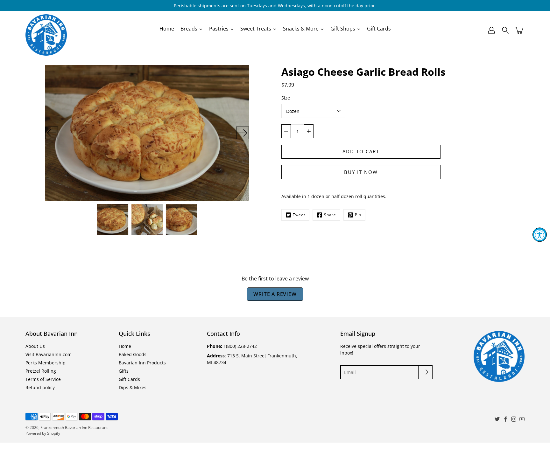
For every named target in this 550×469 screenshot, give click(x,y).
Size (285, 98)
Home (125, 346)
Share (330, 214)
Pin (358, 214)
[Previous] (51, 133)
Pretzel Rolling (40, 371)
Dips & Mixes (132, 387)
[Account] (491, 30)
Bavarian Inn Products (142, 363)
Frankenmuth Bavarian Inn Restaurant (74, 427)
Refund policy (40, 387)
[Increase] (309, 131)
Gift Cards (129, 379)
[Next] (242, 133)
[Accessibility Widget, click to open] (539, 234)
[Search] (505, 30)
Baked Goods (132, 354)
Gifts (124, 371)
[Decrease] (286, 131)
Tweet (299, 214)
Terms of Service (43, 379)
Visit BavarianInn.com (48, 354)
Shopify (53, 433)
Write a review (274, 294)
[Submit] (425, 372)
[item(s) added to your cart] (519, 30)
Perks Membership (45, 363)
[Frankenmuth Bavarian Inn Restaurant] (46, 30)
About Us (35, 346)
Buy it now (361, 172)
